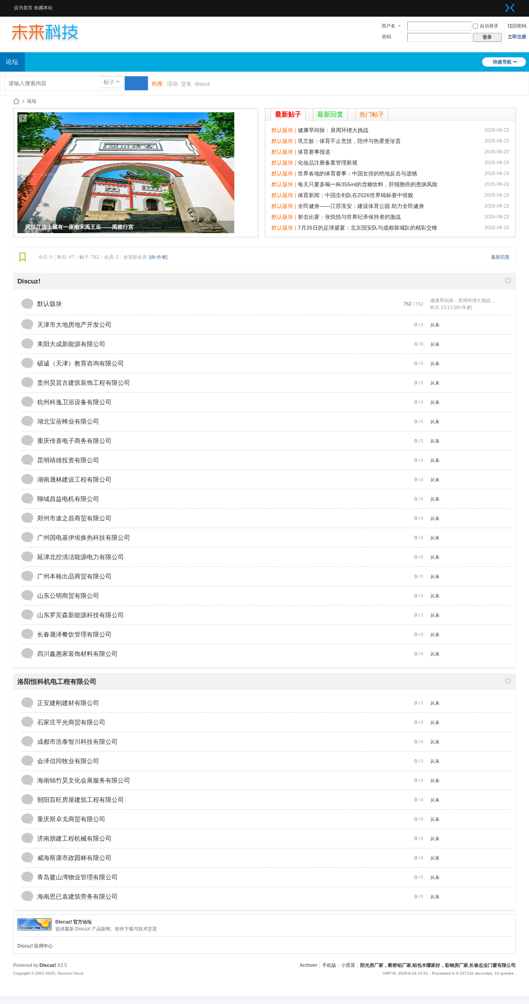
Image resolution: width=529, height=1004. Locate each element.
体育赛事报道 (314, 152)
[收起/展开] (508, 280)
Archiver (308, 965)
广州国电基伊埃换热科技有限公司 (83, 537)
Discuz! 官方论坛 (73, 922)
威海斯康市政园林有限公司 (74, 858)
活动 (172, 84)
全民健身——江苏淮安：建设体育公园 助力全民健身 (361, 206)
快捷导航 (502, 62)
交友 (186, 84)
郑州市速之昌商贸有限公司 (74, 518)
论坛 (31, 101)
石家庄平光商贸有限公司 (71, 722)
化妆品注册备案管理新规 (327, 163)
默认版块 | (284, 130)
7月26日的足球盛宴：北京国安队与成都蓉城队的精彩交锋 (367, 228)
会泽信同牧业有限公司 (68, 761)
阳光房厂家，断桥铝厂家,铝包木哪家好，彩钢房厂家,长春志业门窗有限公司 (438, 965)
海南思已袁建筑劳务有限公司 (77, 896)
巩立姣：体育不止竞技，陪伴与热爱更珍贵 (349, 141)
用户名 (388, 26)
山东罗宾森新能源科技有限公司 (80, 615)
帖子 (109, 82)
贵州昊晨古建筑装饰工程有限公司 (83, 382)
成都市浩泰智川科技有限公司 (77, 741)
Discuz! (29, 281)
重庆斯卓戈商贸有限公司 (71, 819)
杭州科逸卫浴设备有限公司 (74, 402)
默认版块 (49, 303)
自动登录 (489, 26)
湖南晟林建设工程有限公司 (74, 479)
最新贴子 (288, 114)
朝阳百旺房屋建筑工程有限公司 (80, 799)
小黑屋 (348, 965)
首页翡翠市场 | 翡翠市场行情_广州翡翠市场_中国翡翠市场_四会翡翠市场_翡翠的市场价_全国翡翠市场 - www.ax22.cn (16, 101)
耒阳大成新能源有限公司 (71, 344)
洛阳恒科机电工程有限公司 (56, 681)
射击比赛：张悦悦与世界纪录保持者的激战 (349, 217)
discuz (202, 84)
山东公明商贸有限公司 (68, 595)
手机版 (329, 965)
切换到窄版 (510, 8)
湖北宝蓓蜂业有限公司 (68, 421)
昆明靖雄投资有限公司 (68, 460)
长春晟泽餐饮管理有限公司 (74, 634)
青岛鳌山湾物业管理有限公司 (77, 877)
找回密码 (517, 26)
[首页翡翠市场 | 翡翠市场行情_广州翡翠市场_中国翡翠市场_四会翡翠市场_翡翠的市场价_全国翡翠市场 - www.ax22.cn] (52, 31)
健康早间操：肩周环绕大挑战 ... (462, 300)
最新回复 (330, 114)
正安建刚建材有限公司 (68, 703)
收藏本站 (43, 7)
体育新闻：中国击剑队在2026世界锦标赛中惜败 (355, 195)
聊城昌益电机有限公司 (68, 499)
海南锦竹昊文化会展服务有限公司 (83, 780)
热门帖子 (371, 114)
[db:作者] (158, 257)
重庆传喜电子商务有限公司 (74, 441)
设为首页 (23, 7)
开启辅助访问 (500, 5)
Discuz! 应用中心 (35, 946)
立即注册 (517, 36)
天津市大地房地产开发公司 (74, 324)
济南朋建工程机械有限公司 (74, 838)
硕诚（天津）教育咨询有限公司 (80, 363)
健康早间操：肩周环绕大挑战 (333, 130)
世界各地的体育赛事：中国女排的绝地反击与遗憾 (357, 173)
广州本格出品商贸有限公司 (74, 576)
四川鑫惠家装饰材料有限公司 (77, 653)
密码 (386, 36)
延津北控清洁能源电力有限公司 (80, 557)
